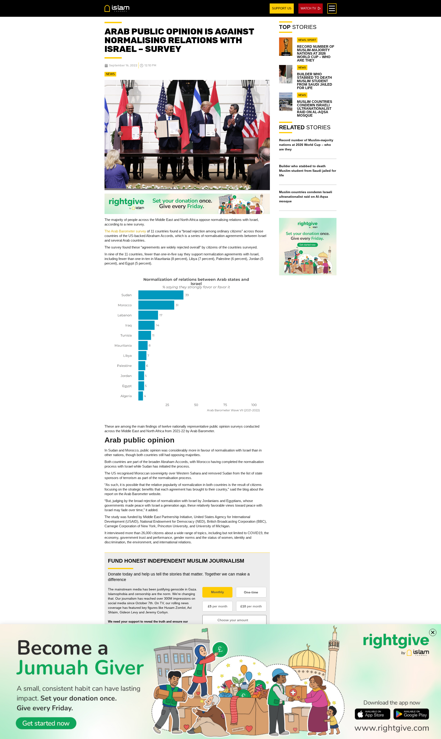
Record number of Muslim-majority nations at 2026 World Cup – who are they (315, 53)
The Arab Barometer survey (125, 231)
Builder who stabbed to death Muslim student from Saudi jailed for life (314, 81)
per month (217, 606)
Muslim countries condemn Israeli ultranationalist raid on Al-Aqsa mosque (314, 108)
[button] (432, 632)
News (110, 74)
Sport (311, 40)
